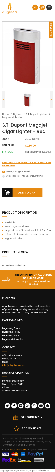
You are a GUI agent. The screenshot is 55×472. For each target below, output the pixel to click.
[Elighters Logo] (9, 8)
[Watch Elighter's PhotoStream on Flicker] (21, 405)
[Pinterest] (34, 405)
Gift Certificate (31, 416)
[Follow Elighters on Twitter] (7, 405)
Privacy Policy (43, 441)
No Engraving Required (18, 171)
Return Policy (26, 441)
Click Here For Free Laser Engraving (24, 176)
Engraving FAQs (10, 335)
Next (51, 99)
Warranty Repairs (31, 438)
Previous (3, 99)
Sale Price (8, 145)
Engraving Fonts (11, 328)
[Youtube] (41, 405)
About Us (7, 438)
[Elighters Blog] (47, 405)
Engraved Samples (12, 339)
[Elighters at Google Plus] (27, 405)
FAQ (17, 438)
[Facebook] (14, 405)
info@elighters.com (13, 365)
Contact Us (9, 444)
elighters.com (18, 449)
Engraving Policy (11, 331)
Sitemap (30, 444)
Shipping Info (9, 441)
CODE (5, 139)
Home (5, 114)
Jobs (20, 444)
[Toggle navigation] (49, 7)
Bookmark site (31, 428)
